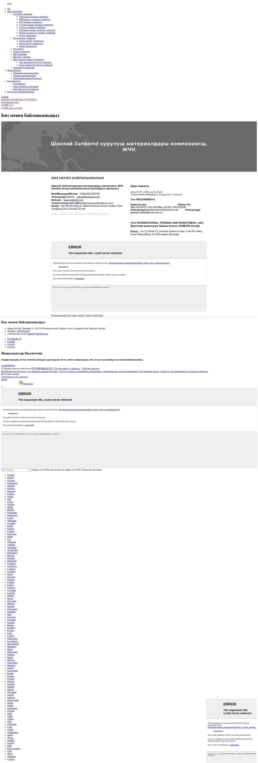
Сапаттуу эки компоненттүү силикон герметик (184, 371)
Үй (8, 8)
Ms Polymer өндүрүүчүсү (13, 371)
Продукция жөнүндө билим (27, 78)
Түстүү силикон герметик (32, 27)
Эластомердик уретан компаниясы (120, 371)
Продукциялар (14, 11)
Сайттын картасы (91, 368)
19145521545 (23, 331)
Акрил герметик (21, 51)
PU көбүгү (18, 49)
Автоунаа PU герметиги (31, 41)
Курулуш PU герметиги (31, 43)
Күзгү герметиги (27, 35)
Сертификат (19, 83)
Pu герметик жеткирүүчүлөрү (43, 371)
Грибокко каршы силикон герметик (37, 30)
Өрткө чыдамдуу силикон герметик (37, 33)
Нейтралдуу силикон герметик (34, 19)
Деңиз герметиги (28, 46)
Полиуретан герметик (24, 38)
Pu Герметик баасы (149, 371)
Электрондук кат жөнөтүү (14, 377)
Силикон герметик (22, 14)
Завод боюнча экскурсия (25, 86)
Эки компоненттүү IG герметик (35, 62)
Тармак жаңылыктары (24, 75)
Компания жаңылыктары (26, 73)
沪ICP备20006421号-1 (43, 368)
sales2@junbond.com (38, 334)
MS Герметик (20, 54)
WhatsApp (28, 384)
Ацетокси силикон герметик (33, 16)
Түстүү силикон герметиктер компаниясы (80, 371)
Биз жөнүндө (13, 81)
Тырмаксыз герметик (24, 67)
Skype (4, 379)
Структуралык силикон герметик (36, 25)
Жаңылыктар (14, 70)
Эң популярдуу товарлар (67, 368)
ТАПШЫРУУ (8, 365)
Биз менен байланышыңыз (20, 92)
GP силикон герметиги (30, 22)
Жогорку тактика (22, 57)
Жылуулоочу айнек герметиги (28, 59)
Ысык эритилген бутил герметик (36, 65)
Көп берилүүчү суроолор (26, 89)
